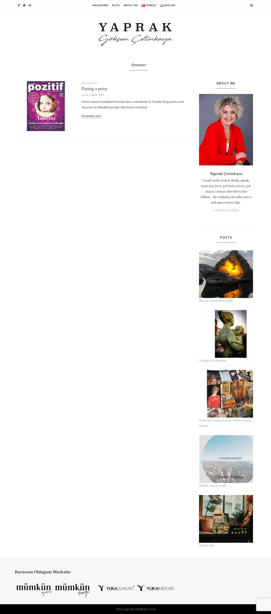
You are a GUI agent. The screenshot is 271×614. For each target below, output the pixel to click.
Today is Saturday (212, 360)
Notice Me (206, 545)
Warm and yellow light (216, 301)
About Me (131, 5)
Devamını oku (91, 116)
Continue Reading (226, 210)
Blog (116, 5)
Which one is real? (213, 486)
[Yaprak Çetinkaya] (135, 34)
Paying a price (94, 89)
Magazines (100, 5)
